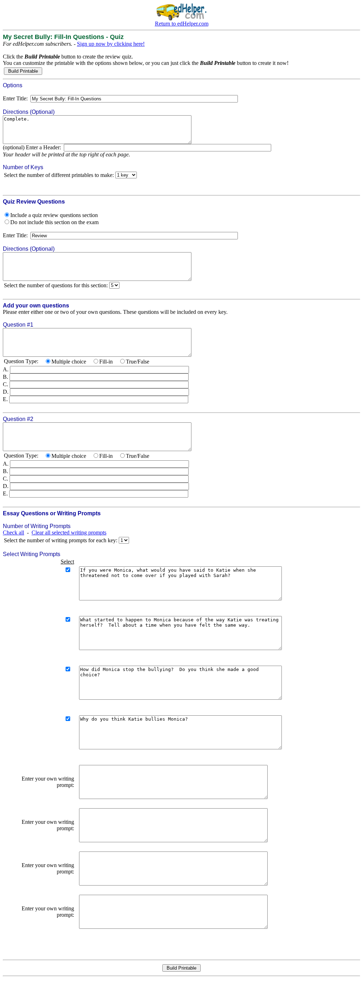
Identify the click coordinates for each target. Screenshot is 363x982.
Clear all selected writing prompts (69, 532)
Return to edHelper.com (181, 24)
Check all (13, 532)
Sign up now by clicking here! (111, 44)
